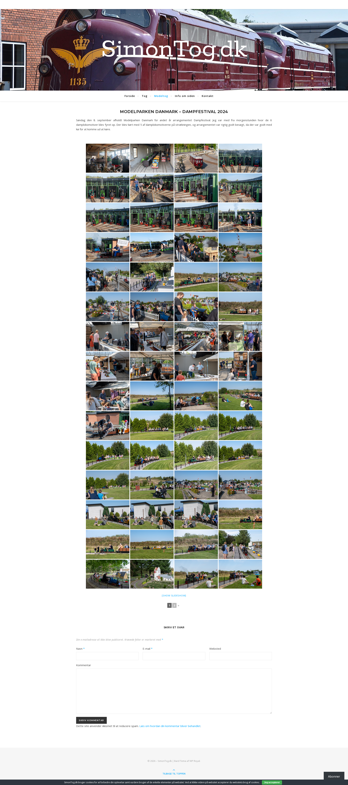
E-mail (147, 648)
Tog (144, 96)
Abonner (334, 776)
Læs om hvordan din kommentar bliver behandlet (169, 726)
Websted (215, 648)
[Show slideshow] (174, 595)
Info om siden (185, 96)
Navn (80, 648)
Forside (130, 96)
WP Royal (195, 761)
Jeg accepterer (272, 782)
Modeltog (161, 96)
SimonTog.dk (174, 49)
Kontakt (208, 96)
